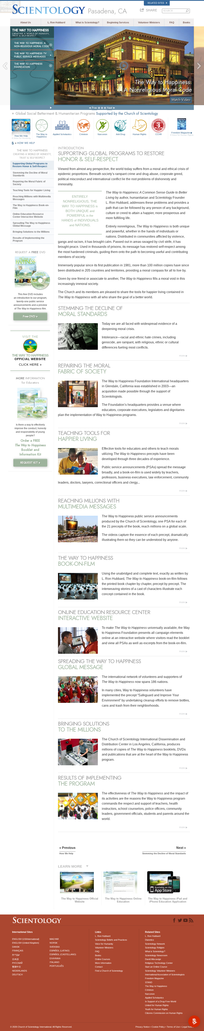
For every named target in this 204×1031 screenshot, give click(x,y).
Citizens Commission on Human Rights (164, 1013)
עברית (16, 954)
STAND (148, 982)
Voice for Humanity (104, 944)
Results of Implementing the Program (28, 239)
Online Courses (102, 959)
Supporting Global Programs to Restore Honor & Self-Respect (30, 165)
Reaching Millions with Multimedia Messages (32, 198)
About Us (25, 22)
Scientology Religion (154, 947)
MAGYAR (54, 939)
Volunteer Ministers (149, 22)
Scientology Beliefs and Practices (111, 940)
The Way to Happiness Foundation (28, 65)
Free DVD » (30, 316)
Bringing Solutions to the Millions (31, 231)
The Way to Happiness (41, 135)
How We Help (21, 136)
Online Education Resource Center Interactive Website (28, 215)
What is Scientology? (87, 22)
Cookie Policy (158, 1027)
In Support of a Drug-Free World (160, 1001)
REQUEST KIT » (30, 463)
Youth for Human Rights (156, 1009)
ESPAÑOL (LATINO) (60, 950)
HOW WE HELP (26, 143)
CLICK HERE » (30, 364)
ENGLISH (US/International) (25, 939)
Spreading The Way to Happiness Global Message (31, 224)
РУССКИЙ (17, 963)
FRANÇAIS (17, 950)
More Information (103, 963)
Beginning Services (118, 22)
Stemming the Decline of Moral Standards (30, 174)
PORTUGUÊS (57, 966)
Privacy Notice (142, 1027)
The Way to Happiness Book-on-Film (31, 206)
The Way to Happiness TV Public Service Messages (30, 55)
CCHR (158, 134)
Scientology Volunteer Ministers (160, 971)
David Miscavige (153, 959)
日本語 (15, 959)
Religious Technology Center (159, 963)
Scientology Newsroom (156, 955)
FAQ (171, 22)
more (182, 355)
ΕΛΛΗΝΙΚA (55, 958)
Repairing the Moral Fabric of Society (29, 183)
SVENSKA (55, 947)
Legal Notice (188, 1027)
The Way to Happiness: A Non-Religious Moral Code (31, 44)
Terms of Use (173, 1027)
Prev (94, 108)
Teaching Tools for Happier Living (31, 190)
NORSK (53, 943)
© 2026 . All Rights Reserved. (41, 1027)
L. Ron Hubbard (56, 22)
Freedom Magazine (181, 133)
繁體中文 (16, 967)
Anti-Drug (120, 134)
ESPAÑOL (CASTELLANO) (63, 954)
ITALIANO (54, 962)
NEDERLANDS (19, 971)
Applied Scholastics (62, 134)
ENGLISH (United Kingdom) (25, 943)
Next (109, 108)
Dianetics (149, 940)
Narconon (102, 134)
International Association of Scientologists (165, 974)
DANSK (16, 947)
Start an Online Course (156, 967)
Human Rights (139, 134)
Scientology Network (155, 944)
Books (186, 22)
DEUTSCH (17, 974)
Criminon (83, 134)
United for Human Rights (157, 1005)
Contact (99, 967)
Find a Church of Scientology (109, 971)
